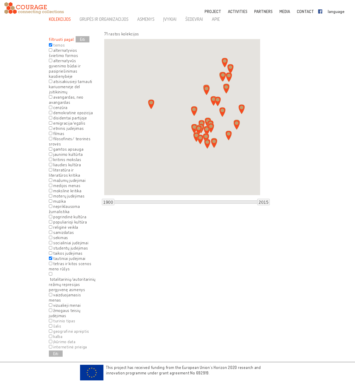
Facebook (321, 11)
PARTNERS (263, 11)
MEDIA (284, 11)
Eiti (82, 39)
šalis (57, 326)
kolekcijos (60, 19)
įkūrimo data (64, 341)
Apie (216, 19)
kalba (58, 336)
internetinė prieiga (70, 346)
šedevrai (194, 19)
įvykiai (169, 19)
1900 (108, 202)
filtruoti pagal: (62, 39)
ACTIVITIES (237, 11)
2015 (264, 202)
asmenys (145, 19)
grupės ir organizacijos (104, 19)
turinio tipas (64, 320)
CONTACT (305, 11)
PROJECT (213, 11)
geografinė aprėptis (71, 331)
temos (59, 45)
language (336, 11)
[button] (207, 144)
